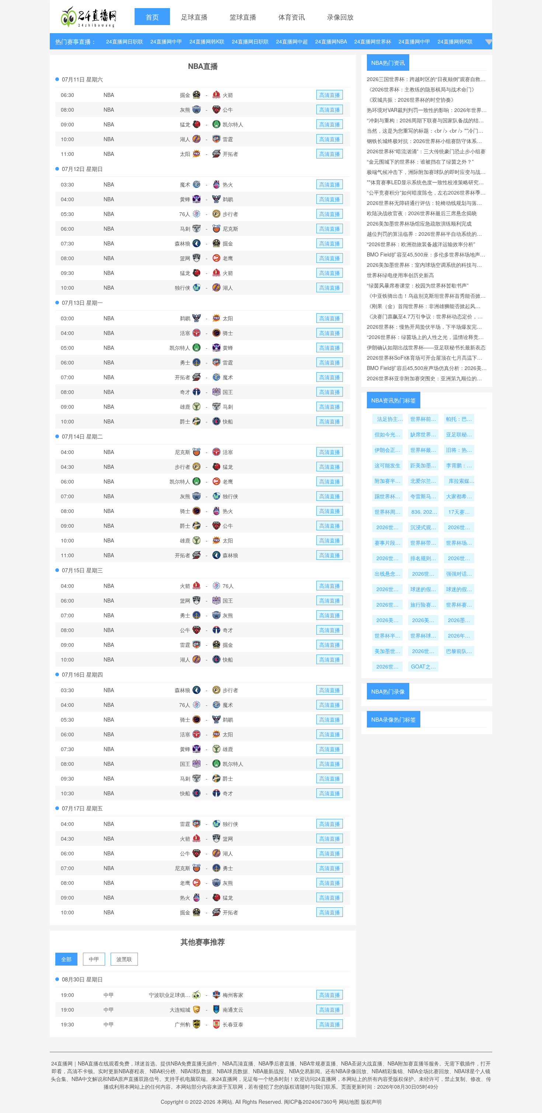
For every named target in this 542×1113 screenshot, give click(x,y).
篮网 (185, 258)
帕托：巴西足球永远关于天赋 (459, 419)
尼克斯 (230, 228)
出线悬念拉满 (387, 574)
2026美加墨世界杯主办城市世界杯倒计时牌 (423, 620)
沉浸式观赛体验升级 (423, 527)
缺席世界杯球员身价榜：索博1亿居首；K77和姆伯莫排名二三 (423, 434)
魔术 (185, 184)
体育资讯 (291, 16)
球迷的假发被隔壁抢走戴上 (423, 589)
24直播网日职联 (124, 41)
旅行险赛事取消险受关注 (423, 605)
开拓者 (230, 153)
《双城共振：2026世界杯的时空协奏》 (411, 99)
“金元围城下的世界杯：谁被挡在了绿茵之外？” (420, 161)
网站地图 (349, 1101)
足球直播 (194, 16)
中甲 (94, 959)
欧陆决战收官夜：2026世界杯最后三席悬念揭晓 (422, 213)
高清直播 (329, 94)
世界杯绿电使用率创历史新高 (400, 275)
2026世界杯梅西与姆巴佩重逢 (423, 651)
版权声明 (371, 1101)
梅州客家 (233, 994)
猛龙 (185, 124)
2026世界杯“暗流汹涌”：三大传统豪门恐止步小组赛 (426, 151)
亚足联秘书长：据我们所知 (459, 434)
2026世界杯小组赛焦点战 (423, 574)
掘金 (185, 94)
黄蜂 (185, 199)
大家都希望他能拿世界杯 (459, 496)
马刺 (185, 228)
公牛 (228, 109)
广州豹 (182, 1024)
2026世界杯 (387, 589)
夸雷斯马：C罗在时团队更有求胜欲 (423, 496)
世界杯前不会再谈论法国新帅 (423, 419)
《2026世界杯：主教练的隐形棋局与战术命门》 (422, 89)
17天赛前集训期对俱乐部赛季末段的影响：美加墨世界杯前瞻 (459, 512)
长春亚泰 (233, 1024)
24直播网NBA (331, 41)
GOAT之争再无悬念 (423, 667)
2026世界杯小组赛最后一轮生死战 (459, 558)
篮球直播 (243, 16)
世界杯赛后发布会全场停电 (459, 605)
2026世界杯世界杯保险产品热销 (387, 605)
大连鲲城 (180, 1009)
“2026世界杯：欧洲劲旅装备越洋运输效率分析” (421, 244)
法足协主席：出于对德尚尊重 (387, 419)
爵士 (185, 421)
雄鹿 (185, 406)
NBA (109, 94)
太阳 (185, 153)
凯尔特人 (233, 124)
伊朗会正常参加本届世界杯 (387, 450)
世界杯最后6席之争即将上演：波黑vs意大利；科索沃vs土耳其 (423, 450)
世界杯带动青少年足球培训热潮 (423, 543)
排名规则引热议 (423, 558)
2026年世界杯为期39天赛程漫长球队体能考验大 (459, 636)
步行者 (230, 213)
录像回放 (340, 16)
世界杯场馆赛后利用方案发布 (459, 543)
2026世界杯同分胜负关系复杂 (387, 558)
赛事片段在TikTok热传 (387, 543)
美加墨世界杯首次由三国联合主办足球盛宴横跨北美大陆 (387, 651)
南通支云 (233, 1009)
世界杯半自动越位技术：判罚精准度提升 (387, 636)
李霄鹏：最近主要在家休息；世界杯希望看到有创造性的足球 (459, 465)
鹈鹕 (228, 199)
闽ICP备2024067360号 (310, 1101)
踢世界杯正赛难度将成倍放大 (387, 496)
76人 (184, 213)
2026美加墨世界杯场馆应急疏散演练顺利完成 (419, 223)
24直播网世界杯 (372, 41)
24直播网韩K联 (207, 41)
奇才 (185, 391)
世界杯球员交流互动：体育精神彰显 (423, 636)
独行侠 (182, 287)
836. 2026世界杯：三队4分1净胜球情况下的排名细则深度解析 (423, 512)
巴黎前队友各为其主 (459, 651)
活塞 (185, 332)
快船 (228, 421)
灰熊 (185, 109)
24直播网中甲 (166, 41)
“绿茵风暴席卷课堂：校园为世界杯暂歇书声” (418, 285)
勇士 (185, 362)
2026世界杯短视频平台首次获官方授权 (459, 527)
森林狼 (182, 243)
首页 (152, 16)
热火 (228, 184)
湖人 (185, 139)
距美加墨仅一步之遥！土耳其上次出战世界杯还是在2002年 (423, 465)
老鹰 (228, 258)
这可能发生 (387, 465)
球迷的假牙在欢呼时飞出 (459, 589)
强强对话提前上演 (459, 574)
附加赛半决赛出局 (387, 481)
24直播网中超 (292, 41)
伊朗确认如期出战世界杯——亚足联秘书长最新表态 (426, 347)
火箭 (228, 94)
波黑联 (124, 959)
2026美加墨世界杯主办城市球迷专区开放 (387, 620)
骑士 (228, 332)
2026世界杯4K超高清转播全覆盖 (387, 527)
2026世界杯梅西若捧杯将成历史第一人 (387, 667)
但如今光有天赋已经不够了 (387, 434)
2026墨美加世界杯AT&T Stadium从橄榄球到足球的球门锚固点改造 (459, 620)
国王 (228, 391)
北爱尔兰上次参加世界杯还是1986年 (423, 481)
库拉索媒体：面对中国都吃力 (459, 481)
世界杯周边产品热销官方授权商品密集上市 (387, 512)
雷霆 (228, 139)
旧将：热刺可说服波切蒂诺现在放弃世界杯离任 (459, 450)
